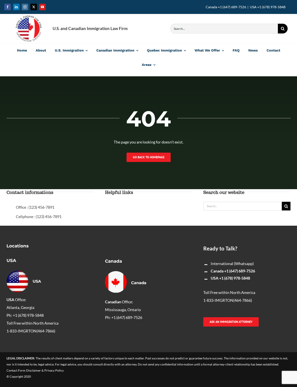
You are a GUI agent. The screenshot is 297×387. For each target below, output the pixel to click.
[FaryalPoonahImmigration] (29, 17)
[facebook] (7, 7)
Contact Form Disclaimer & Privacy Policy (35, 370)
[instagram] (25, 7)
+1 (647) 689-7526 (239, 271)
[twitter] (33, 7)
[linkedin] (16, 7)
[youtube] (42, 7)
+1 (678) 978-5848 (234, 278)
